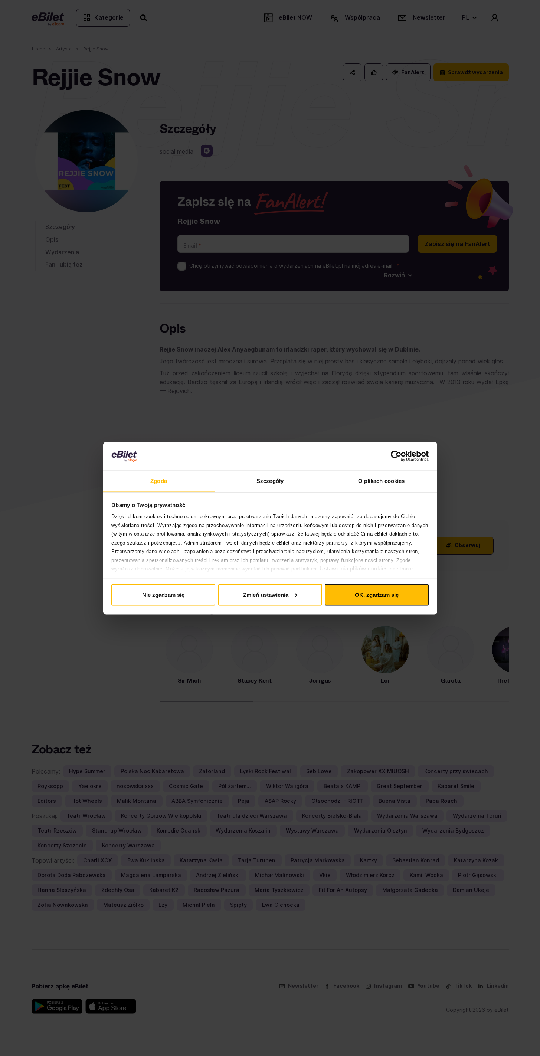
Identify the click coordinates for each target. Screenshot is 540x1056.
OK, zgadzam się (377, 594)
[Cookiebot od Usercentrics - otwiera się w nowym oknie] (396, 456)
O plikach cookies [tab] (381, 480)
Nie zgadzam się (163, 594)
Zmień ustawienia (265, 594)
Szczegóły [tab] (270, 480)
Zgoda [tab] (158, 480)
